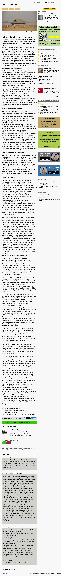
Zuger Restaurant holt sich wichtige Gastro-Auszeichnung (49, 199)
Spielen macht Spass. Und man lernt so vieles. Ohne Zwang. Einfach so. (51, 71)
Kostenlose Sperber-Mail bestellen (19, 422)
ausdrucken (18, 418)
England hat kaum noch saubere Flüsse (49, 61)
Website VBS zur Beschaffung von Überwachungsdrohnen (16, 411)
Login (48, 2)
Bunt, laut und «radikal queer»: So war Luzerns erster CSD (48, 195)
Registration (53, 2)
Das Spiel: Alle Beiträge (50, 68)
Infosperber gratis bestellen (49, 8)
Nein (9, 442)
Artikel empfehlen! (8, 418)
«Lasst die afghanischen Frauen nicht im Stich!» (49, 113)
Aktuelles (4, 9)
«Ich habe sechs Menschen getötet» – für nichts (50, 52)
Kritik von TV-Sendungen (50, 88)
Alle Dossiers (56, 96)
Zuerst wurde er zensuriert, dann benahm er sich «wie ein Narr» (50, 106)
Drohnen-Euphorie (23, 65)
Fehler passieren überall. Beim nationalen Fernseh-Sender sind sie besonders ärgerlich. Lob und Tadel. (52, 91)
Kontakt (48, 573)
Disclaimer (53, 573)
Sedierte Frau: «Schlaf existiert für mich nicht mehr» (48, 187)
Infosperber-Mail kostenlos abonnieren (37, 573)
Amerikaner (21, 85)
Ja (4, 442)
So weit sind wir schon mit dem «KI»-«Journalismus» (47, 55)
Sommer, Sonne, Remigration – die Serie (45, 77)
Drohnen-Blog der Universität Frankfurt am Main (20, 414)
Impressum (58, 573)
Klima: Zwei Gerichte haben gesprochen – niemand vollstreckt (50, 110)
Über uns (11, 9)
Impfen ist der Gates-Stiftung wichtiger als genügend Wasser (50, 58)
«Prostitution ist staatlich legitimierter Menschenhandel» (48, 182)
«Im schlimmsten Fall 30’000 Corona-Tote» (49, 103)
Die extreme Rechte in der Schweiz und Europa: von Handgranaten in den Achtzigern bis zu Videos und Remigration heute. (46, 82)
